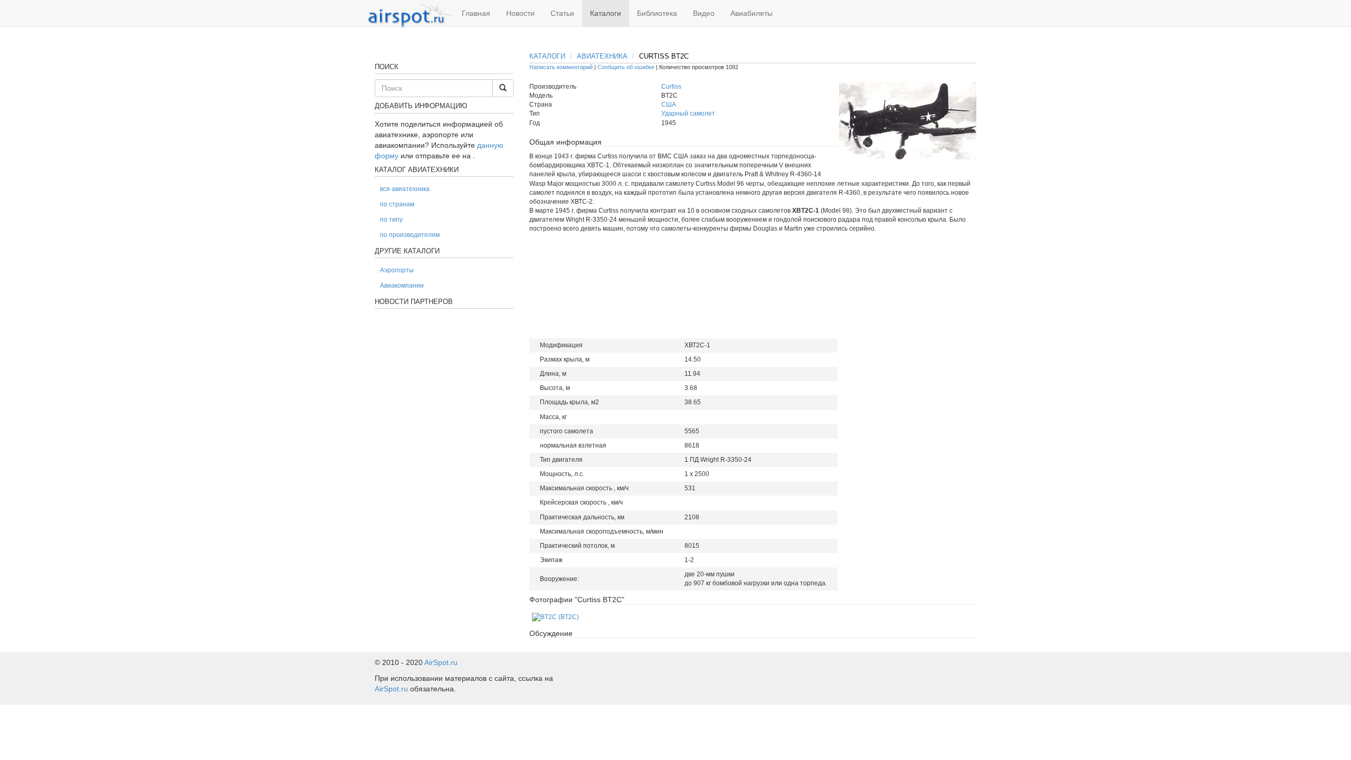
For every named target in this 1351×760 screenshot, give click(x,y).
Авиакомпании (402, 285)
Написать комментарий (561, 67)
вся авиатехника (405, 189)
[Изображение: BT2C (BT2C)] (555, 617)
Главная (476, 13)
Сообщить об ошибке (625, 67)
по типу (391, 219)
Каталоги (605, 13)
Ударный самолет (688, 113)
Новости (520, 13)
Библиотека (657, 13)
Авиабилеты (751, 13)
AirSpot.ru (441, 662)
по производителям (410, 235)
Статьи (562, 13)
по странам (397, 204)
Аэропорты (397, 270)
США (668, 104)
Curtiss (671, 86)
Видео (704, 13)
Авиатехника (602, 56)
